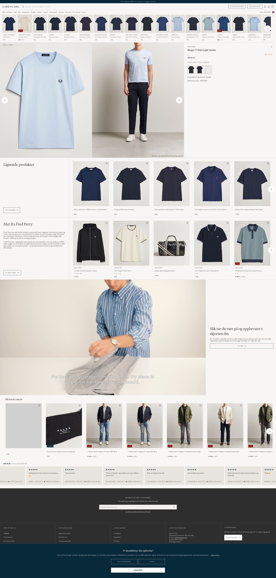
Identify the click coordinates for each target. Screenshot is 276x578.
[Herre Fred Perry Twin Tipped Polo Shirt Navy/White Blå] (212, 243)
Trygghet (6, 533)
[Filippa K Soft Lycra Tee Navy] (131, 207)
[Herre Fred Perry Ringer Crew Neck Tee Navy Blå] (147, 24)
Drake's (112, 35)
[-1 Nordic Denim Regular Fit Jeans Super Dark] (225, 449)
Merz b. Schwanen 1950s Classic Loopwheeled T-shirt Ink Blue (90, 210)
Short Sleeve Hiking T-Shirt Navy (115, 37)
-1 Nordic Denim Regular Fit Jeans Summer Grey (184, 452)
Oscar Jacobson (85, 35)
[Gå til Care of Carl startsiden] (11, 7)
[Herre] (24, 425)
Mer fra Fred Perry (18, 224)
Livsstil (45, 12)
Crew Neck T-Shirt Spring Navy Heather (162, 37)
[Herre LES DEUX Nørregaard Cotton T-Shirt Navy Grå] (70, 24)
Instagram (117, 533)
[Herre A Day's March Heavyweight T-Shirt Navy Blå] (40, 24)
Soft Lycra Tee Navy (53, 37)
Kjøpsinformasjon (65, 533)
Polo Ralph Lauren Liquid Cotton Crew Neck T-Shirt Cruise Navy (211, 210)
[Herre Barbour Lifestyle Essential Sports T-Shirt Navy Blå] (193, 24)
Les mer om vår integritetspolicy (138, 511)
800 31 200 (179, 540)
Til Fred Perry (10, 273)
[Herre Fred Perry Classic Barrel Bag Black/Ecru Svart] (172, 243)
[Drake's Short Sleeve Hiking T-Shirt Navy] (252, 207)
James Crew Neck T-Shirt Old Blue (239, 37)
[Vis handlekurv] (272, 7)
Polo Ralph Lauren (24, 35)
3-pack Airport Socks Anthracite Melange (61, 452)
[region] (138, 475)
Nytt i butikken (7, 12)
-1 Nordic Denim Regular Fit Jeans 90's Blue (102, 452)
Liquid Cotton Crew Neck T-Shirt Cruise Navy (101, 37)
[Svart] (191, 69)
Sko (19, 12)
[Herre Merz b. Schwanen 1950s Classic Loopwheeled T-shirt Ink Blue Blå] (9, 24)
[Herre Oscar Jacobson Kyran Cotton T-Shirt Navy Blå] (86, 24)
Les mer (240, 346)
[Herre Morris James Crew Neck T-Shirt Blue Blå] (208, 24)
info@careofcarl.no (180, 538)
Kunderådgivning (237, 6)
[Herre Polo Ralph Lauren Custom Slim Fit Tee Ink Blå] (132, 24)
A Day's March (38, 35)
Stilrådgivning (255, 6)
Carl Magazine (265, 12)
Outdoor (61, 12)
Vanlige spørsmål (65, 541)
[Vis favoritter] (269, 7)
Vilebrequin (252, 35)
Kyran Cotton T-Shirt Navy (85, 37)
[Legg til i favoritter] (106, 163)
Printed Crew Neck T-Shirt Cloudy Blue (254, 37)
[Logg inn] (265, 6)
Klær (15, 12)
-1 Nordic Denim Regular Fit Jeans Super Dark (223, 452)
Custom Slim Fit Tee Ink (131, 37)
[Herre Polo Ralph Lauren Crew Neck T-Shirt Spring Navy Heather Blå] (162, 24)
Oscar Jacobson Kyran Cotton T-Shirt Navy (168, 210)
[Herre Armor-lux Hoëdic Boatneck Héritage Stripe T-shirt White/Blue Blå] (178, 24)
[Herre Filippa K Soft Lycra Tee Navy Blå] (55, 24)
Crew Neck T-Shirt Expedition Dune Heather (24, 37)
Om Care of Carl (9, 541)
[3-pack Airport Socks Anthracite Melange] (64, 449)
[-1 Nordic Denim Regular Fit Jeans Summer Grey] (185, 449)
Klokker (33, 12)
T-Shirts (10, 45)
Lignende (18, 164)
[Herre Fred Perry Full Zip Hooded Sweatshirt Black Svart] (91, 243)
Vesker (39, 12)
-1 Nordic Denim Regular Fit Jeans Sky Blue (142, 452)
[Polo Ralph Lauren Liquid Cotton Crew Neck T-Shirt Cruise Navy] (212, 207)
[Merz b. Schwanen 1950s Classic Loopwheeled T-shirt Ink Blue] (91, 207)
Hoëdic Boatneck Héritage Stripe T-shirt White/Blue (176, 37)
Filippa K (51, 35)
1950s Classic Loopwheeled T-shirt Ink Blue (9, 37)
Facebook (117, 537)
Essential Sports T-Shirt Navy (192, 37)
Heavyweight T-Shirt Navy (40, 37)
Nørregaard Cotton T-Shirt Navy (69, 37)
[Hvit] (208, 69)
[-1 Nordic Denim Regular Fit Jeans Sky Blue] (145, 449)
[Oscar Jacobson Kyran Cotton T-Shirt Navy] (172, 207)
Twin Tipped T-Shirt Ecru (122, 271)
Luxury (83, 12)
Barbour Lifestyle (193, 35)
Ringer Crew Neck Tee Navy (146, 37)
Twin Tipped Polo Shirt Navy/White (207, 271)
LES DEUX (67, 35)
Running (68, 12)
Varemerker (53, 12)
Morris (204, 35)
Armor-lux (174, 35)
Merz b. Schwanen (9, 35)
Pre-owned (76, 12)
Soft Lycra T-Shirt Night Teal (223, 37)
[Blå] (199, 69)
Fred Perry (144, 35)
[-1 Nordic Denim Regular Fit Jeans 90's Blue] (104, 449)
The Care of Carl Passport (138, 1)
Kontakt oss (63, 537)
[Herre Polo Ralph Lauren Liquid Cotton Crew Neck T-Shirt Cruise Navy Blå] (101, 24)
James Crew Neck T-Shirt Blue (208, 37)
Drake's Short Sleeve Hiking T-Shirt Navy (249, 210)
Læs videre (215, 555)
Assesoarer (26, 12)
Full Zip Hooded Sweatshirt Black (85, 271)
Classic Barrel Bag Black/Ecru (164, 271)
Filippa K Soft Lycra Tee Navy (124, 210)
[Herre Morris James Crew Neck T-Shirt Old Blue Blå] (239, 24)
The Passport (8, 537)
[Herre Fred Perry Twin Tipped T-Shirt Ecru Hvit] (131, 243)
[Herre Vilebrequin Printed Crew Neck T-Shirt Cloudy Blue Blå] (254, 24)
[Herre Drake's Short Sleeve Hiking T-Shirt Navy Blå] (116, 24)
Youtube (116, 541)
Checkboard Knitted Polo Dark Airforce (248, 271)
